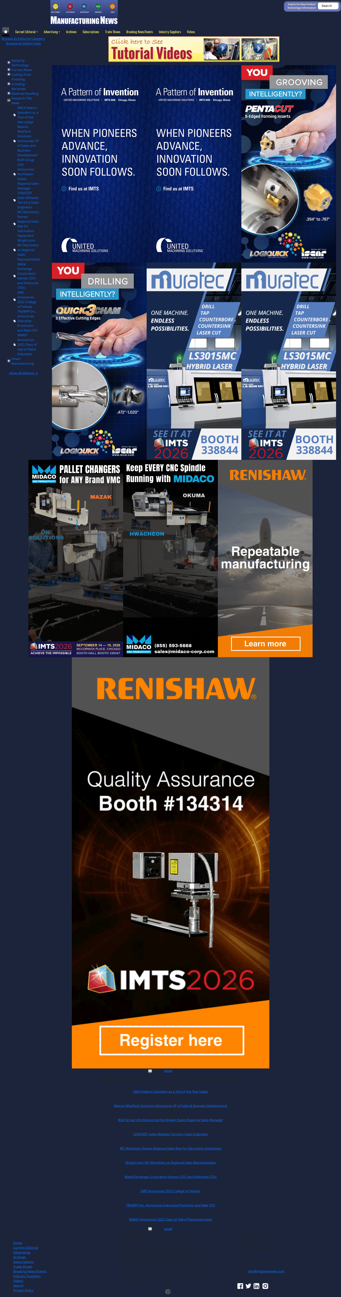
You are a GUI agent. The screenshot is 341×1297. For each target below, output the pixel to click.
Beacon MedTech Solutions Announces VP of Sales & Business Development (170, 1106)
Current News (21, 70)
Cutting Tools (21, 74)
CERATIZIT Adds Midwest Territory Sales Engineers (170, 1134)
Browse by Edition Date (23, 43)
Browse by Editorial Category (23, 39)
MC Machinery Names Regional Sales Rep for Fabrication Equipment (170, 1148)
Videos (191, 31)
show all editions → (23, 373)
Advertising (51, 31)
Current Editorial (25, 31)
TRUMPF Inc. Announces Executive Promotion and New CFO (27, 321)
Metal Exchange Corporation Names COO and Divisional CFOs (171, 1177)
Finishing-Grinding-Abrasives (18, 84)
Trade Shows (112, 31)
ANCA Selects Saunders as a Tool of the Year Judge (170, 1091)
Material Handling (24, 93)
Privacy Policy (23, 1290)
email (168, 1071)
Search (18, 1285)
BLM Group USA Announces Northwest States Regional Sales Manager (28, 174)
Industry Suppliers (170, 31)
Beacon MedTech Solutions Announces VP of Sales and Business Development (28, 141)
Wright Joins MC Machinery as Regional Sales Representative (28, 249)
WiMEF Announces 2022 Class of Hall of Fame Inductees (27, 344)
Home (17, 1243)
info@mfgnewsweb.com (266, 1271)
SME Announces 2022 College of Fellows (170, 1191)
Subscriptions (90, 31)
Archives (71, 31)
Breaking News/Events (139, 31)
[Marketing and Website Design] (168, 1291)
